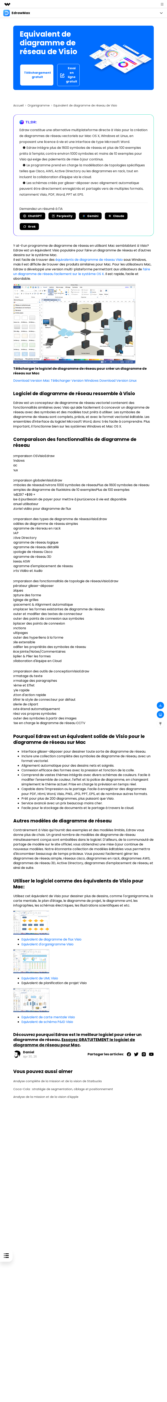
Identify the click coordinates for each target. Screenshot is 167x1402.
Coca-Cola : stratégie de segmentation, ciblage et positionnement (63, 1089)
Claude (118, 216)
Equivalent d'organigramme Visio (47, 944)
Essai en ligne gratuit (71, 74)
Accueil (18, 105)
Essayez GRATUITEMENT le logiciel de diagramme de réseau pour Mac (74, 1042)
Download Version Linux (118, 380)
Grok (32, 227)
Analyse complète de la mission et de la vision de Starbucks (57, 1081)
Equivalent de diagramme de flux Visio (51, 939)
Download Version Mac (31, 380)
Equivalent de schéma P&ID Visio (47, 1021)
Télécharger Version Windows (75, 380)
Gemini (92, 216)
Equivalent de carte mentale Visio (48, 1017)
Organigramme (38, 105)
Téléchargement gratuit (37, 75)
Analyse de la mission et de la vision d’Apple (45, 1097)
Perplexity (65, 216)
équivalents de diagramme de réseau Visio (89, 259)
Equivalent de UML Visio (39, 978)
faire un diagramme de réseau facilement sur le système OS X (81, 271)
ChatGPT (35, 216)
